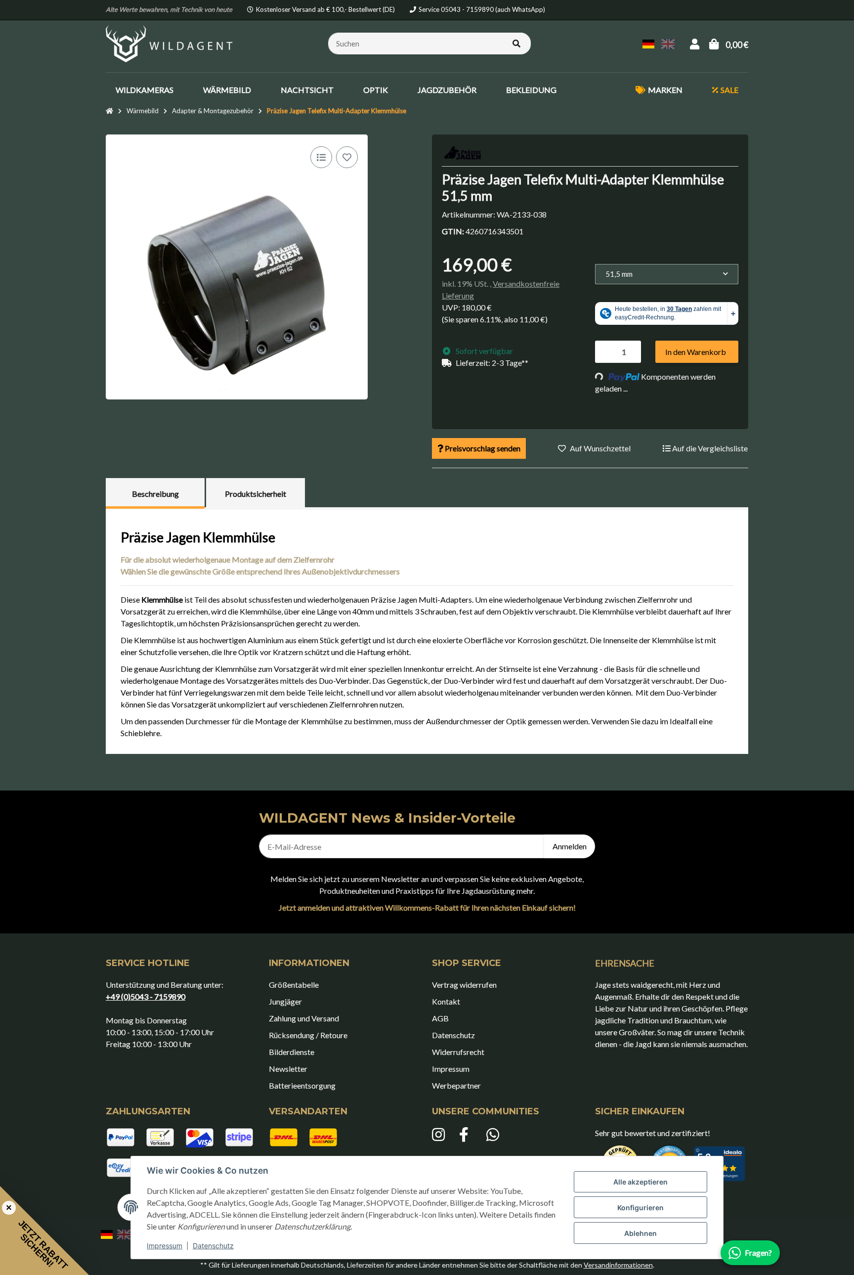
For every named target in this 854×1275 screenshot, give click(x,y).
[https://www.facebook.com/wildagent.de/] (467, 1135)
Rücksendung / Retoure (308, 1035)
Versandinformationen (618, 1265)
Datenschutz (213, 1245)
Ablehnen (640, 1233)
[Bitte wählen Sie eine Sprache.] (649, 42)
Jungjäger (285, 1001)
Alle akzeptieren (640, 1182)
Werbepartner (456, 1085)
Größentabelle (294, 984)
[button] (694, 44)
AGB (440, 1018)
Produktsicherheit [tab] (255, 493)
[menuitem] (144, 90)
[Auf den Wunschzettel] (347, 157)
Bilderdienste (291, 1051)
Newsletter (288, 1068)
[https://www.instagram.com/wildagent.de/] (440, 1135)
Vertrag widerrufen (464, 984)
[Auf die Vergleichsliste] (321, 157)
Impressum (164, 1245)
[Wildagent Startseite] (170, 42)
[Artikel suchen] (516, 44)
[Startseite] (109, 111)
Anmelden (570, 846)
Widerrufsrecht (458, 1051)
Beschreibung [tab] (155, 493)
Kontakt (446, 1001)
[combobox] (666, 274)
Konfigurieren (640, 1207)
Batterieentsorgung (302, 1085)
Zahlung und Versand (304, 1018)
